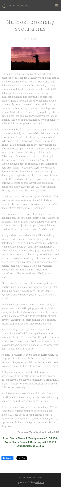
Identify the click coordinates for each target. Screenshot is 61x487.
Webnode (39, 482)
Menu (57, 5)
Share (9, 458)
